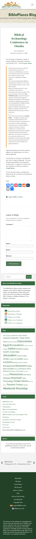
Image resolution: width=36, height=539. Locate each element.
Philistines (22, 369)
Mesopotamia (9, 366)
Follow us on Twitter (13, 317)
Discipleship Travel (8, 422)
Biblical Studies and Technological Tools (15, 414)
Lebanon (25, 359)
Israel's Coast (9, 352)
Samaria (6, 378)
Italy (18, 352)
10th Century (6, 335)
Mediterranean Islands (20, 362)
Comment (9, 224)
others (8, 152)
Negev (29, 366)
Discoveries (24, 341)
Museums (21, 365)
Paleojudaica (6, 407)
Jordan (6, 359)
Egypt (6, 345)
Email (8, 250)
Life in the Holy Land (9, 404)
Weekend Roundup (15, 388)
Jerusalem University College (11, 419)
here (13, 176)
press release (28, 63)
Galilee (15, 197)
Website (9, 256)
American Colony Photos (19, 335)
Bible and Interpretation (9, 409)
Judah (20, 359)
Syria (24, 378)
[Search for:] (15, 277)
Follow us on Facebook (14, 320)
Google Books (10, 168)
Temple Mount (20, 381)
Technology (8, 381)
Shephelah (16, 378)
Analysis (6, 338)
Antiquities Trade (17, 338)
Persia (17, 369)
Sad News (27, 375)
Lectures (20, 197)
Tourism (11, 384)
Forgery (5, 349)
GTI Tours (5, 425)
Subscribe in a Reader (14, 314)
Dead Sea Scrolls (12, 342)
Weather (25, 385)
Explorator (5, 417)
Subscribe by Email (13, 311)
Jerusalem (9, 355)
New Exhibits (8, 369)
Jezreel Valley (22, 356)
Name (8, 243)
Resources (16, 374)
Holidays (26, 349)
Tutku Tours (6, 427)
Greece (19, 349)
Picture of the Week (17, 371)
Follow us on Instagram (14, 323)
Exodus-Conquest (28, 345)
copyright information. (19, 534)
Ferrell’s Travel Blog (8, 412)
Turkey (19, 384)
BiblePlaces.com (7, 401)
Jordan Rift (13, 359)
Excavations (17, 345)
